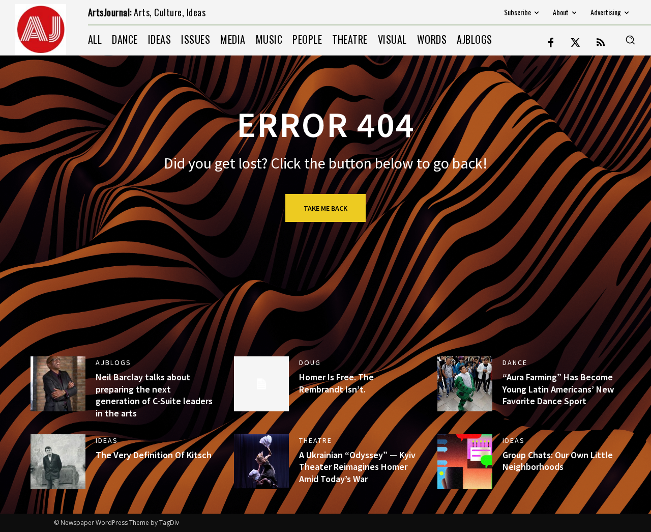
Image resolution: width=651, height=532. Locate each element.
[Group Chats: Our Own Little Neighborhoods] (464, 461)
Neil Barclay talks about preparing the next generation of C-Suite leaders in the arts (154, 394)
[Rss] (600, 43)
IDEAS (107, 440)
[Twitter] (576, 43)
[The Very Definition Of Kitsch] (58, 461)
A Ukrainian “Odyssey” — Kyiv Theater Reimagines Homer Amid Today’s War (357, 467)
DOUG (310, 362)
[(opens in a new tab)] (464, 383)
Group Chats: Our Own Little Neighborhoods (557, 460)
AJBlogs (113, 362)
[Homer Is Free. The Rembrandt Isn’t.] (261, 383)
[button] (630, 40)
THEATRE (315, 440)
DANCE (514, 362)
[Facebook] (551, 43)
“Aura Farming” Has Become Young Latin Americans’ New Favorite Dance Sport (558, 389)
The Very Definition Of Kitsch (154, 455)
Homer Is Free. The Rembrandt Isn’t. (336, 383)
